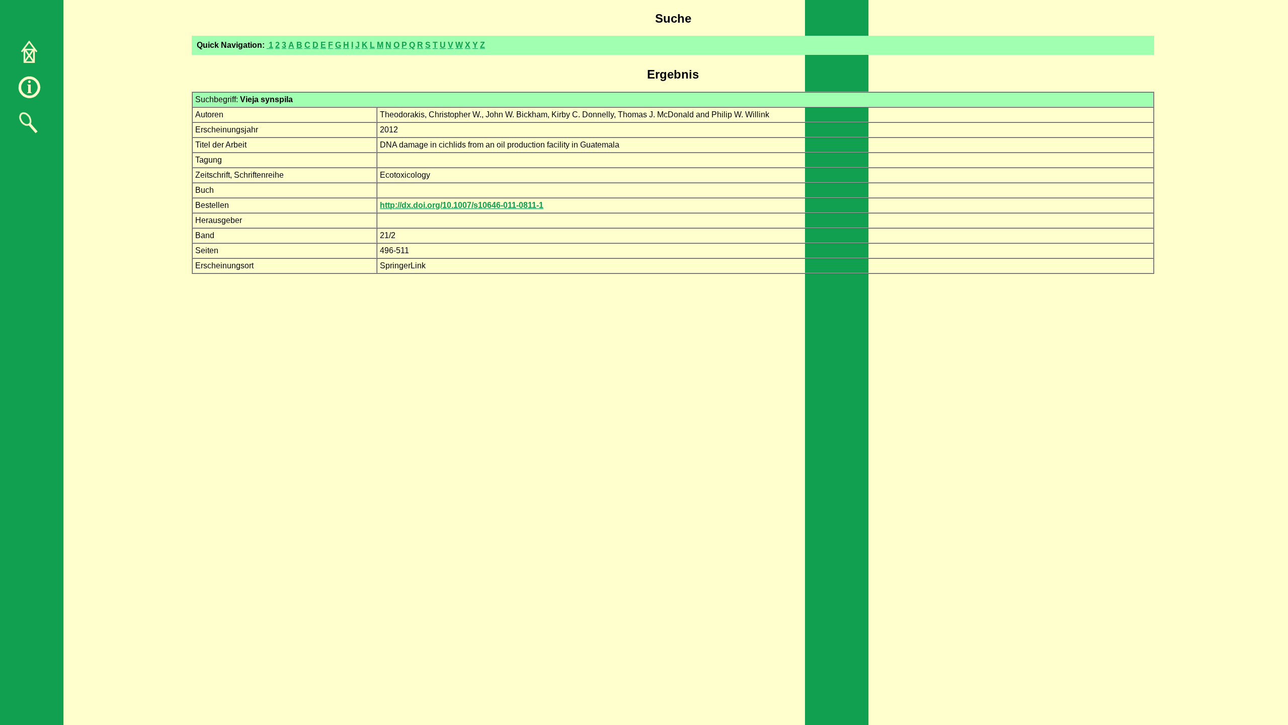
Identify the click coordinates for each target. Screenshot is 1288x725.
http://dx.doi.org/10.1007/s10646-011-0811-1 (461, 205)
